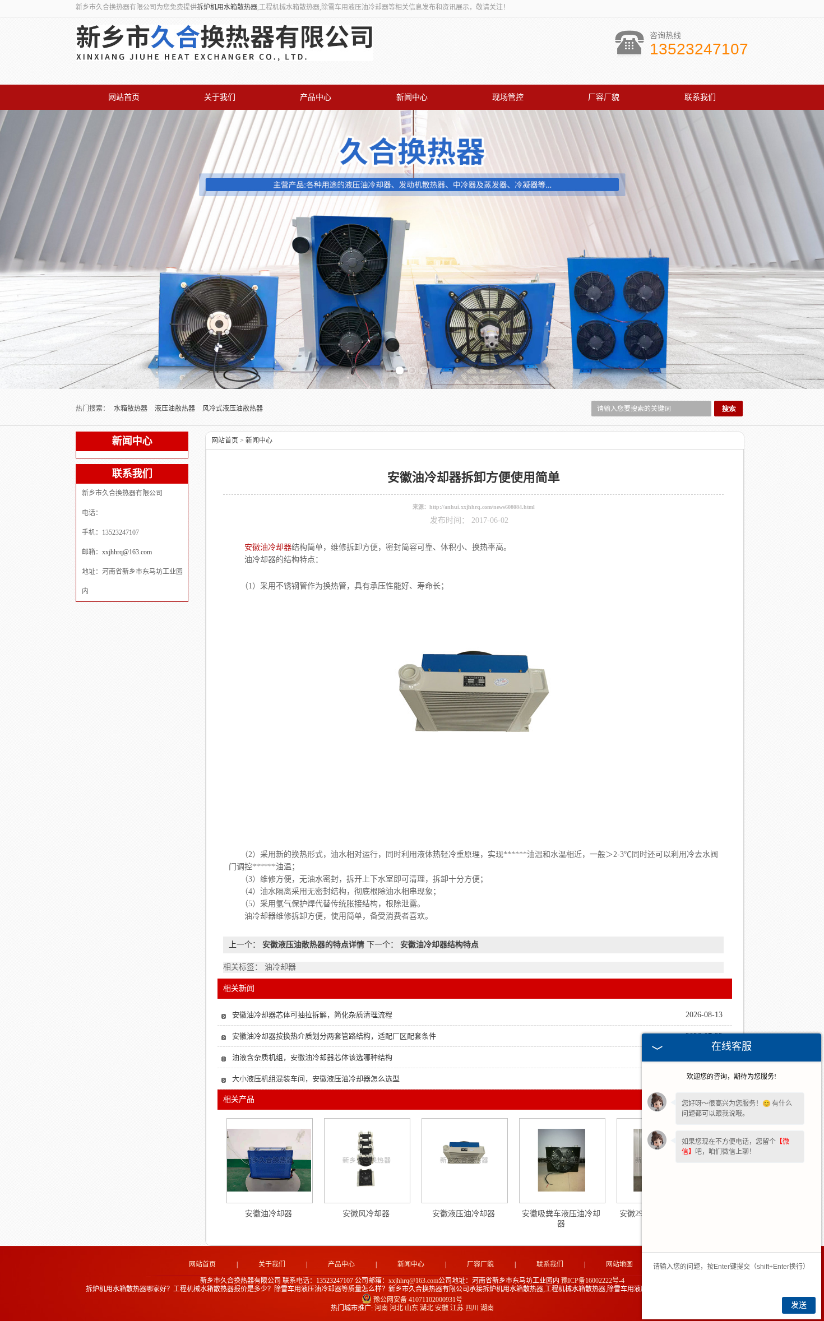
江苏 (457, 1308)
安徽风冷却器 (366, 1213)
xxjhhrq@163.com (127, 552)
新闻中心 (412, 97)
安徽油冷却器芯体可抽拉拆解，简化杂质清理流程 (312, 1015)
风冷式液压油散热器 (232, 408)
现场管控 (508, 97)
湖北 (426, 1308)
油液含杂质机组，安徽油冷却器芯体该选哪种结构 (312, 1057)
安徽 (441, 1308)
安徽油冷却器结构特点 (438, 944)
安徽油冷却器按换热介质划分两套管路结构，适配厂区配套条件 (334, 1036)
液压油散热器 (176, 408)
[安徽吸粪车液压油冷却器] (562, 1160)
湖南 (487, 1308)
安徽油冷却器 (268, 1213)
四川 (472, 1308)
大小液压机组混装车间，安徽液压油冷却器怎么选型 (316, 1078)
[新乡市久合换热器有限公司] (224, 55)
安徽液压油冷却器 (463, 1213)
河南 (381, 1308)
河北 (396, 1308)
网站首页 (124, 97)
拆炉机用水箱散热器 (227, 7)
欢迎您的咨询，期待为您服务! (731, 1077)
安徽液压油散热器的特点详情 (313, 944)
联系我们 (700, 97)
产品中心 (315, 97)
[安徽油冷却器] (269, 1160)
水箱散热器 (131, 408)
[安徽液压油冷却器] (464, 1160)
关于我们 (219, 97)
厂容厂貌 (603, 97)
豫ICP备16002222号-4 (592, 1281)
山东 (411, 1308)
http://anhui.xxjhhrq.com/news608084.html (482, 507)
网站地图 (619, 1264)
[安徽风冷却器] (367, 1160)
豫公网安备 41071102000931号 (417, 1300)
